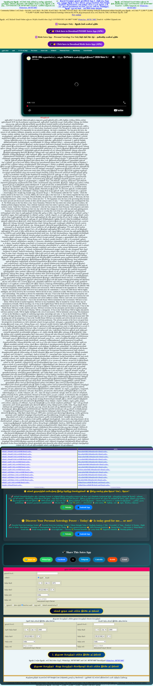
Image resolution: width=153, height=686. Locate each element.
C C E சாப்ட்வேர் (22, 50)
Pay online (76, 15)
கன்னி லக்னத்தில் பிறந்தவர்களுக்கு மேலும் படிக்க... (93, 464)
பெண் (47, 578)
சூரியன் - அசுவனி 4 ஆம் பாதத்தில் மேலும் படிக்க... (17, 459)
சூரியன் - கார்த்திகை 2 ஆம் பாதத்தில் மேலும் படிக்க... (18, 475)
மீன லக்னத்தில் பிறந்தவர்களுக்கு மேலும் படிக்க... (92, 480)
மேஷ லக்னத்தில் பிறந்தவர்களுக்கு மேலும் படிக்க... (93, 451)
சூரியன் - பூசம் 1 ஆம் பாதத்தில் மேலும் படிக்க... (16, 482)
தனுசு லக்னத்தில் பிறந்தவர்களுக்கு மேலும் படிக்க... (93, 472)
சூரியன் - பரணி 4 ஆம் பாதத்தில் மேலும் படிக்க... (16, 469)
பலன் (13, 50)
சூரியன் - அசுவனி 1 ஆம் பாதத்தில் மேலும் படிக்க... (17, 451)
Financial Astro (64, 50)
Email (124, 559)
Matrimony (76, 50)
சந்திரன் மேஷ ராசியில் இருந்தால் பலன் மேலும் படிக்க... (94, 482)
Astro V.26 (44, 50)
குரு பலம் (37, 605)
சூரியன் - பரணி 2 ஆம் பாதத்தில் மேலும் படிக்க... (16, 464)
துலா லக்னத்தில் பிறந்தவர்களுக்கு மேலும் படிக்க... (93, 467)
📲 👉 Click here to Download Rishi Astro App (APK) (76, 44)
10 (42, 487)
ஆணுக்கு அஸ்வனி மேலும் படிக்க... (12, 485)
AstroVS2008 (87, 50)
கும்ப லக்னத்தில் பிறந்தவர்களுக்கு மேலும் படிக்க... (93, 477)
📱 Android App (83, 507)
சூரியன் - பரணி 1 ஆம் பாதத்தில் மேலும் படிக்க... (16, 462)
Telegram (84, 559)
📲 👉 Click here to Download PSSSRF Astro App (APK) (75, 31)
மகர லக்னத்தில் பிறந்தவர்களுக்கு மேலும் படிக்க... (92, 475)
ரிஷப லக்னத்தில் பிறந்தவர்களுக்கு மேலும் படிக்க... (93, 454)
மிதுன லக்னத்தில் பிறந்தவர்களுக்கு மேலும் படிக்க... (93, 456)
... (44, 487)
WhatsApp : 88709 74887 (87, 19)
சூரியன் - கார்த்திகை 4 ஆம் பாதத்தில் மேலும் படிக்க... (18, 480)
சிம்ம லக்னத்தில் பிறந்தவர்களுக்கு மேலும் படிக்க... (93, 462)
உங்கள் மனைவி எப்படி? (50, 605)
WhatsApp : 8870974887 (28, 8)
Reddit (112, 559)
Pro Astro (34, 50)
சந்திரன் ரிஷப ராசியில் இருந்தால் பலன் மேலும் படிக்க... (94, 485)
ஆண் (41, 578)
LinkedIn (99, 559)
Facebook (61, 559)
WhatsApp (46, 559)
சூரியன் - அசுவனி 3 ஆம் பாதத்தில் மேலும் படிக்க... (17, 456)
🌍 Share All (30, 560)
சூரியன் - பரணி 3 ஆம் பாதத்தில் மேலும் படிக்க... (16, 467)
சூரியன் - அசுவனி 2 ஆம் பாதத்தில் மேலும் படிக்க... (17, 454)
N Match (53, 50)
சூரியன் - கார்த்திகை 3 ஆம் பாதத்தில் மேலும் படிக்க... (18, 477)
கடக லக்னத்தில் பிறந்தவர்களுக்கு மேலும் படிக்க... (93, 459)
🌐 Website (66, 507)
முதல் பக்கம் (5, 50)
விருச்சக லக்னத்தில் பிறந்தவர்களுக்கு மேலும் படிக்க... (94, 469)
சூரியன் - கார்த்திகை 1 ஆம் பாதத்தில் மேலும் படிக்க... (18, 472)
